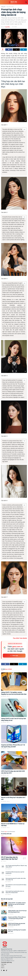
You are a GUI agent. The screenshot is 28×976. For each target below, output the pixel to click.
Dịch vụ (2, 967)
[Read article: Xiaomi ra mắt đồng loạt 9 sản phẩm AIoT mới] (14, 786)
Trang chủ (3, 6)
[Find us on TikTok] (6, 970)
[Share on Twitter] (16, 49)
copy (24, 129)
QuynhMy (7, 26)
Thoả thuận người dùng (6, 962)
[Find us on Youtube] (3, 970)
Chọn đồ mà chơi (10, 6)
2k (8, 775)
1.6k (8, 801)
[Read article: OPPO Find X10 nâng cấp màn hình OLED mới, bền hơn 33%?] (14, 760)
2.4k (8, 748)
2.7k (8, 722)
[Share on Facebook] (8, 49)
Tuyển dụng (3, 964)
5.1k (8, 696)
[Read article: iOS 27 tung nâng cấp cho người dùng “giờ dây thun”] (14, 846)
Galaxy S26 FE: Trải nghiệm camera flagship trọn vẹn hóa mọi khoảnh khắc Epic (17, 904)
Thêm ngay (15, 655)
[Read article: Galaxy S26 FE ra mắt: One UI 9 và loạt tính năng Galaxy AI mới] (14, 708)
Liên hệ (2, 965)
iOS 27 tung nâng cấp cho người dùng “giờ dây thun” (9, 858)
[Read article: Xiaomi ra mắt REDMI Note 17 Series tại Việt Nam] (14, 813)
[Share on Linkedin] (23, 49)
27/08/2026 (4, 696)
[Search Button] (26, 2)
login (6, 831)
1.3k (8, 827)
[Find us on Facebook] (1, 970)
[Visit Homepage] (13, 2)
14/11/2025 (14, 26)
